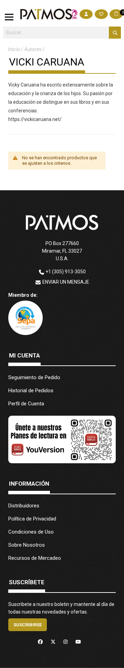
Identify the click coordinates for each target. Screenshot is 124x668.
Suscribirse (27, 624)
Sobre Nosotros (26, 545)
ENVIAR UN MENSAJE (65, 282)
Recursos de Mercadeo (34, 558)
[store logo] (46, 14)
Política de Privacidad (32, 519)
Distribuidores (23, 506)
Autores (33, 49)
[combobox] (62, 33)
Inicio (14, 49)
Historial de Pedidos (30, 390)
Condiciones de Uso (31, 532)
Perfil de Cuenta (26, 404)
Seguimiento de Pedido (34, 377)
